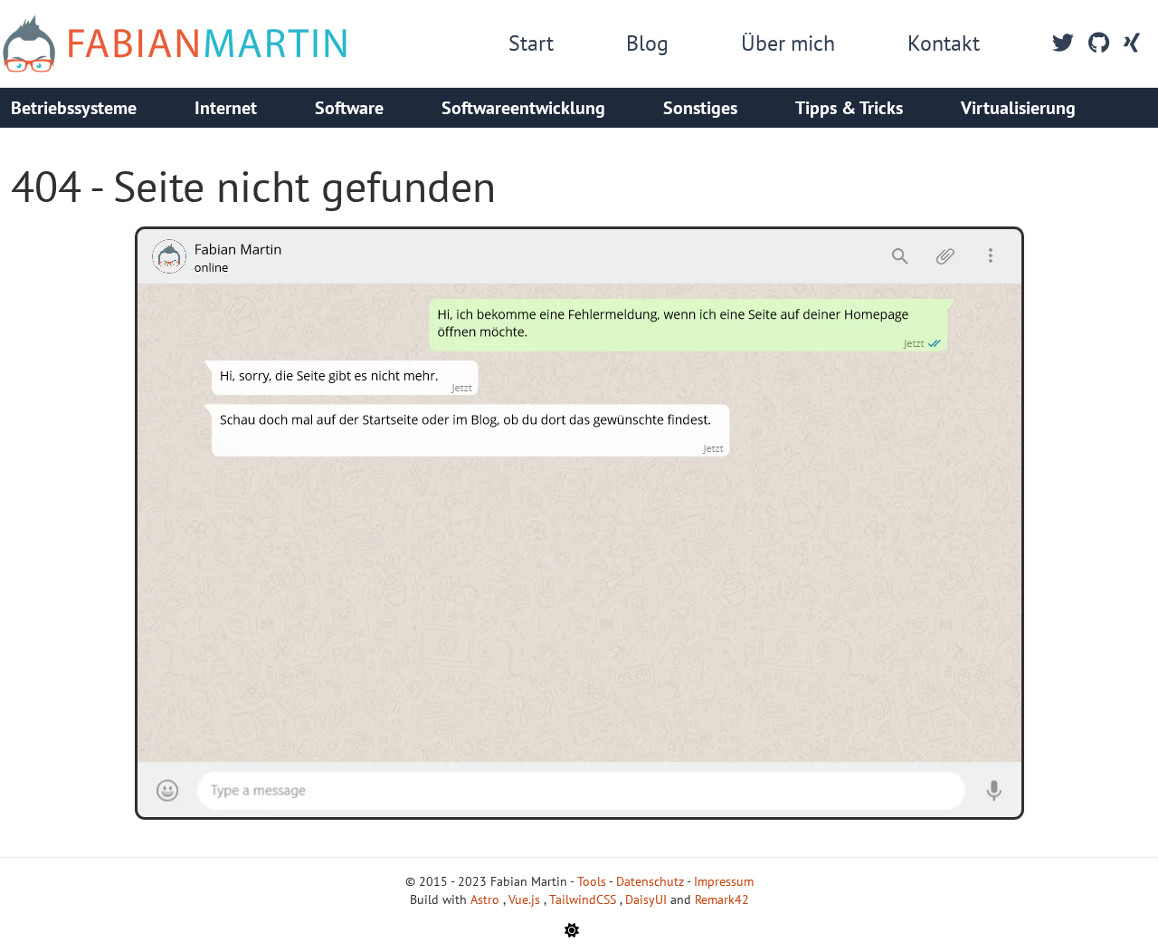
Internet (226, 108)
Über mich (788, 43)
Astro (486, 899)
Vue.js (526, 899)
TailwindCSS (584, 899)
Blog (647, 43)
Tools (591, 881)
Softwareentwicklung (523, 108)
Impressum (724, 881)
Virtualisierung (1018, 108)
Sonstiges (700, 108)
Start (531, 43)
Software (349, 108)
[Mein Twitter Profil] (1063, 43)
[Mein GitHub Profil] (1098, 43)
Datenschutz (650, 881)
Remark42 (722, 899)
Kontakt (943, 43)
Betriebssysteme (74, 108)
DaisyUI (647, 899)
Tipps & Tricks (849, 108)
